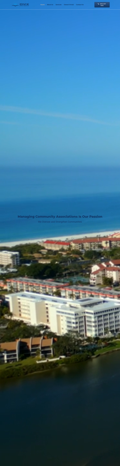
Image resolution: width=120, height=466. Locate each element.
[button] (102, 4)
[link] (42, 5)
